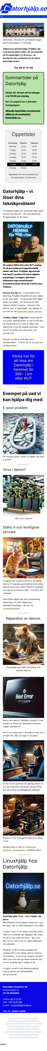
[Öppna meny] (1, 16)
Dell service (34, 1018)
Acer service (13, 1018)
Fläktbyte (7, 850)
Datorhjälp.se (13, 117)
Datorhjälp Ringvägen (21, 1034)
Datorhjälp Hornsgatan (29, 1037)
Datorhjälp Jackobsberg (23, 1032)
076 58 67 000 (15, 1002)
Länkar (3, 1044)
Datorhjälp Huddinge (31, 1021)
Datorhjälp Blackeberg (22, 1026)
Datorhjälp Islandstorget (23, 1023)
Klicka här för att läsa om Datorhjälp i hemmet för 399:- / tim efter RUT (23, 367)
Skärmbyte (30, 847)
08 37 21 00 (15, 999)
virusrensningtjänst (11, 608)
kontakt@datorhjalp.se (21, 1005)
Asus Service (24, 1018)
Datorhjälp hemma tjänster (29, 311)
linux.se (6, 971)
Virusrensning (19, 850)
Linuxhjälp (9, 1023)
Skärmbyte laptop (14, 1021)
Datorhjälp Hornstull (23, 1029)
